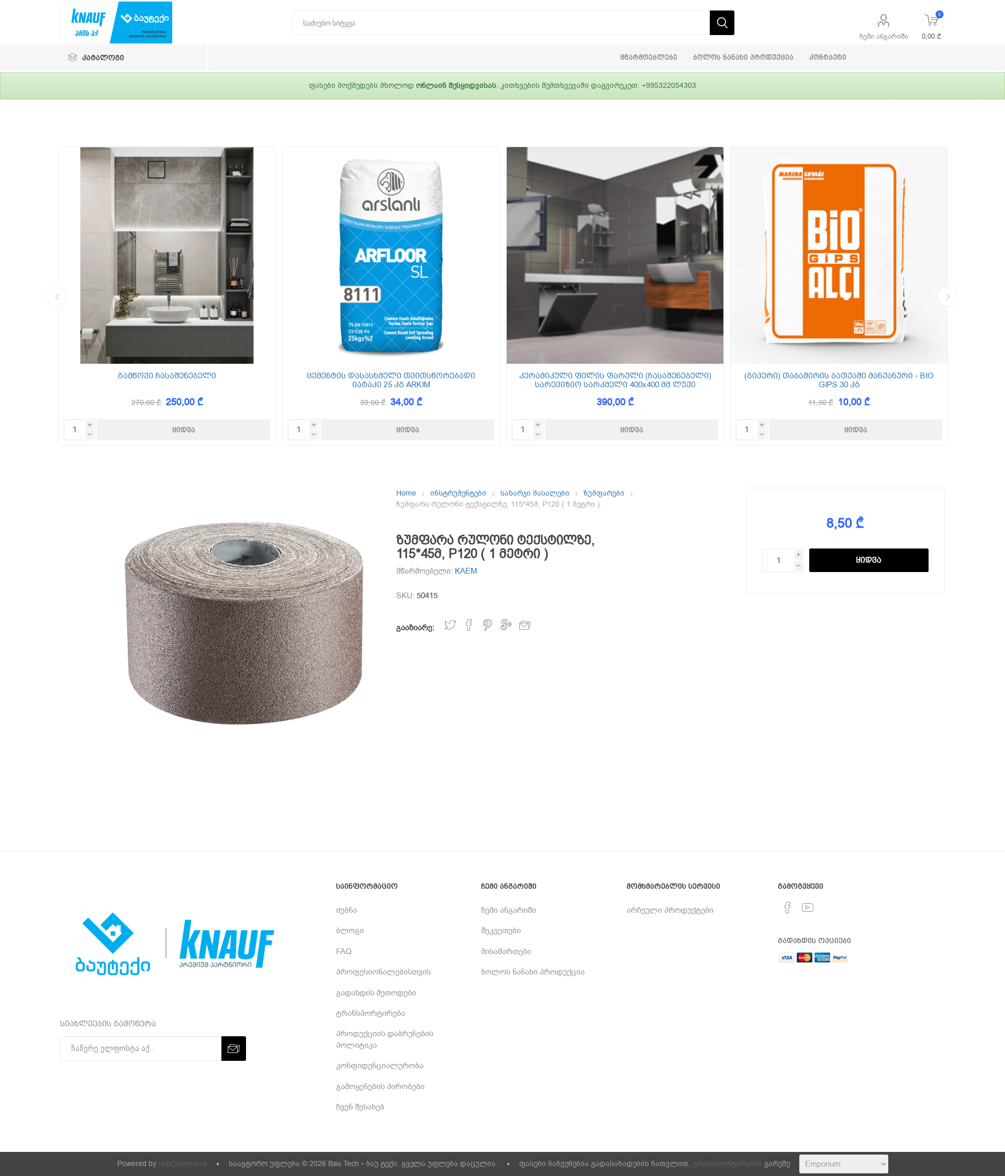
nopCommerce (183, 1164)
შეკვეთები (501, 930)
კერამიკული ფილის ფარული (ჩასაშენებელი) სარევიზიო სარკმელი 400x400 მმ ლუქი (615, 380)
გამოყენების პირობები (380, 1086)
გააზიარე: (415, 627)
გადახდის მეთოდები (376, 993)
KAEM (466, 571)
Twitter (450, 625)
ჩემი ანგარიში (883, 36)
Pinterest (487, 625)
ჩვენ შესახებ (360, 1107)
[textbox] (501, 22)
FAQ (344, 951)
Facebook (469, 625)
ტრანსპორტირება (370, 1013)
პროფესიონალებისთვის (383, 972)
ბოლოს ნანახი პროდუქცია (533, 972)
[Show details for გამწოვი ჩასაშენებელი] (167, 255)
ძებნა (346, 910)
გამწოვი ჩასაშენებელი (167, 376)
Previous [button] (57, 296)
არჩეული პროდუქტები (670, 910)
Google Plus (506, 625)
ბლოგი (350, 930)
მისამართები (506, 951)
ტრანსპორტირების (727, 1164)
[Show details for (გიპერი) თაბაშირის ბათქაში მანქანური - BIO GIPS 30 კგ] (839, 255)
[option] (167, 296)
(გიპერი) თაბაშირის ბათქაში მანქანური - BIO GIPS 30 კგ (839, 380)
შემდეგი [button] (947, 296)
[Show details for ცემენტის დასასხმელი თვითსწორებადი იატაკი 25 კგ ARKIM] (391, 255)
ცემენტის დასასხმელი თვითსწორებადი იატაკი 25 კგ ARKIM (391, 380)
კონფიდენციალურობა (379, 1065)
